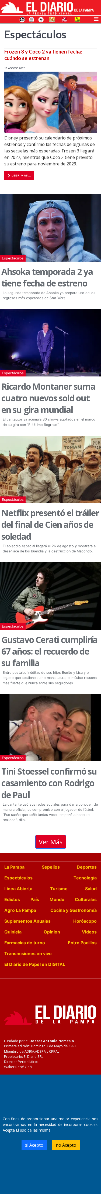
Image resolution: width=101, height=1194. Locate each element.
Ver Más (50, 841)
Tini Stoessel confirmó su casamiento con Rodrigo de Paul (49, 782)
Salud (91, 888)
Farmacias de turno (24, 942)
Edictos (12, 899)
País (34, 899)
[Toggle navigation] (96, 18)
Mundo (57, 899)
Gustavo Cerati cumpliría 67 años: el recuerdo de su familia (49, 651)
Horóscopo (85, 921)
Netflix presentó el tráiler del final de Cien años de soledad (50, 524)
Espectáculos (13, 258)
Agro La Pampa (20, 910)
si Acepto (34, 1145)
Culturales (86, 899)
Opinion (52, 932)
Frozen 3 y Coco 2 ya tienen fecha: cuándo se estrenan (43, 54)
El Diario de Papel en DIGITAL (34, 964)
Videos (89, 932)
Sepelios (51, 867)
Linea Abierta (18, 888)
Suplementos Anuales (27, 921)
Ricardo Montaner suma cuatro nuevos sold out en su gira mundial (48, 398)
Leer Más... (21, 175)
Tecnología (85, 878)
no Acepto (66, 1145)
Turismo (59, 888)
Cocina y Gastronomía (73, 910)
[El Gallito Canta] (22, 19)
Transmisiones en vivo (28, 953)
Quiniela (13, 932)
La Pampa (14, 867)
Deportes (87, 867)
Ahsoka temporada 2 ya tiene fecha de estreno (47, 277)
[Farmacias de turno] (41, 19)
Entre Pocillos (82, 942)
